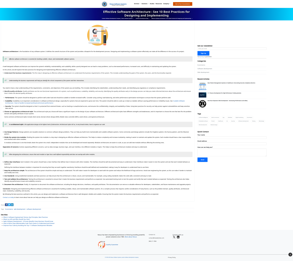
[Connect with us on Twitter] (174, 237)
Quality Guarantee (112, 244)
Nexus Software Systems (118, 4)
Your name (201, 135)
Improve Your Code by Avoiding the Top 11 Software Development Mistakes (27, 225)
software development (33, 209)
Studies (152, 3)
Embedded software (203, 121)
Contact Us (152, 234)
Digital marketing (239, 117)
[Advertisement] (243, 32)
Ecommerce (9, 209)
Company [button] (166, 3)
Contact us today (8, 197)
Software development (204, 69)
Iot (227, 121)
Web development (203, 72)
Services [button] (136, 3)
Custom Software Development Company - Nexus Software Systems (117, 18)
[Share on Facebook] (6, 204)
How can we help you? (205, 147)
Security (233, 121)
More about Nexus (131, 237)
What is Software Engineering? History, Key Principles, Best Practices (25, 217)
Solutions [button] (145, 3)
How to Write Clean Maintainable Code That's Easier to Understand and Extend (28, 223)
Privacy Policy (172, 257)
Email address (202, 141)
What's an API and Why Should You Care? (16, 219)
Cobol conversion (215, 117)
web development (19, 209)
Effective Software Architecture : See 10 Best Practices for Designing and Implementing (171, 18)
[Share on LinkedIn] (12, 204)
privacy (202, 56)
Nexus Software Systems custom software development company (124, 257)
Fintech (213, 121)
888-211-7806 (152, 241)
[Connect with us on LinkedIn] (178, 237)
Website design (214, 124)
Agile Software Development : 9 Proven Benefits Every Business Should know (28, 221)
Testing (253, 121)
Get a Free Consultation (182, 4)
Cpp (223, 117)
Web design (261, 121)
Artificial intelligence (203, 117)
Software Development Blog (142, 18)
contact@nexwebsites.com (156, 238)
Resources (159, 3)
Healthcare (220, 121)
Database (230, 117)
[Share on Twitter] (9, 204)
